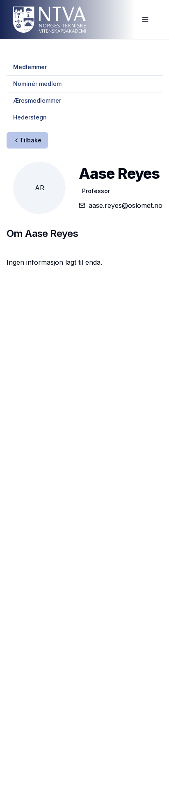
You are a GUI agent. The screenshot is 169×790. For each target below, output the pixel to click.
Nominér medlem (37, 83)
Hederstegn (30, 117)
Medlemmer (30, 66)
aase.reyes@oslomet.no (125, 205)
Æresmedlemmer (37, 100)
